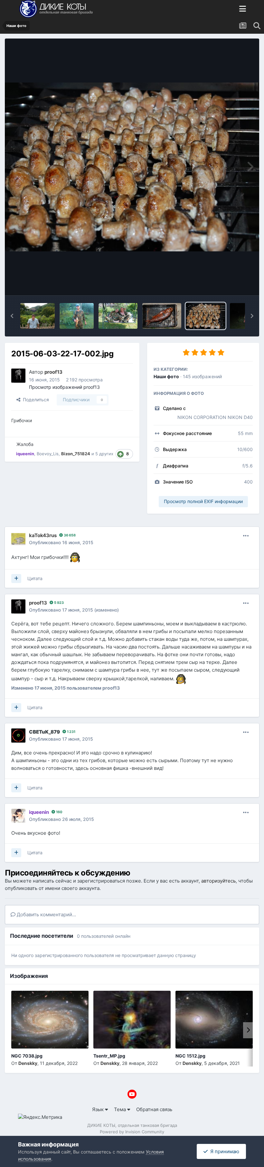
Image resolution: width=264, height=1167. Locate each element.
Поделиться (34, 399)
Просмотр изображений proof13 (64, 387)
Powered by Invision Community (132, 1131)
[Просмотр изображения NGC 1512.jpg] (214, 1020)
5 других (104, 453)
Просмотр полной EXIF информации (203, 501)
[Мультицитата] (16, 578)
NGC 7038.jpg (26, 1055)
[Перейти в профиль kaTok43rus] (18, 539)
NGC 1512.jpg (190, 1055)
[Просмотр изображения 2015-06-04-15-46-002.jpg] (118, 316)
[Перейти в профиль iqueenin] (18, 816)
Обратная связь (154, 1109)
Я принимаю (223, 1151)
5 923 (58, 602)
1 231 (70, 731)
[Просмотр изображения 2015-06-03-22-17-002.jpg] (205, 316)
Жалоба (24, 444)
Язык (98, 1109)
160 (58, 812)
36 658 (69, 535)
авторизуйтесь (218, 881)
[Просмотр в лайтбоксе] (132, 167)
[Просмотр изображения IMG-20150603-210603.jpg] (77, 316)
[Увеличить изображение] (75, 557)
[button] (12, 316)
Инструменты (229, 283)
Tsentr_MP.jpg (109, 1055)
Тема (120, 1109)
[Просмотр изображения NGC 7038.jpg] (50, 1020)
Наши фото (166, 376)
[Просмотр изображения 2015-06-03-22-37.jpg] (161, 316)
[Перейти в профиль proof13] (18, 376)
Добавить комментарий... (45, 914)
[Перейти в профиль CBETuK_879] (18, 735)
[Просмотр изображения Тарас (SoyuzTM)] (37, 316)
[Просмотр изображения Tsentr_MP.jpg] (132, 1020)
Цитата (34, 578)
